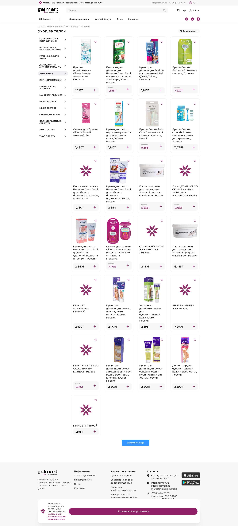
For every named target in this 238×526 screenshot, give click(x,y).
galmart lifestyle (83, 479)
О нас (77, 484)
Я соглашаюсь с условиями (133, 511)
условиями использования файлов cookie (57, 516)
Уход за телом (72, 26)
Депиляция (85, 26)
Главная (41, 26)
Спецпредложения (85, 475)
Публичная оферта (121, 475)
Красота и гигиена (55, 26)
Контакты (79, 488)
